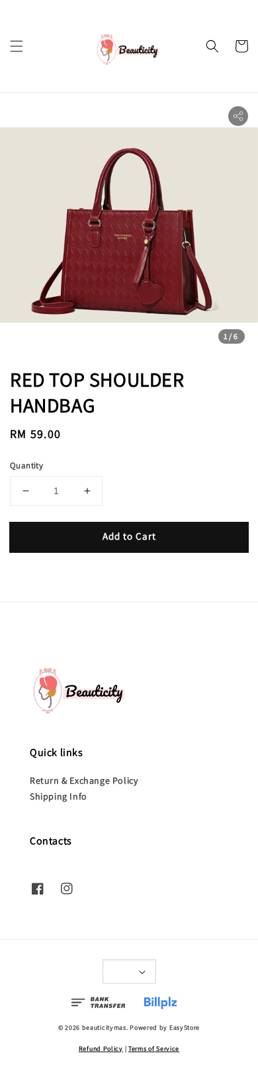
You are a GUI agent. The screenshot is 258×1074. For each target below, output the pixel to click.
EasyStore (184, 1027)
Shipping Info (58, 796)
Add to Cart (129, 536)
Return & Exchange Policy (84, 780)
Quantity (26, 465)
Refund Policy (101, 1048)
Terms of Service (153, 1048)
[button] (16, 46)
